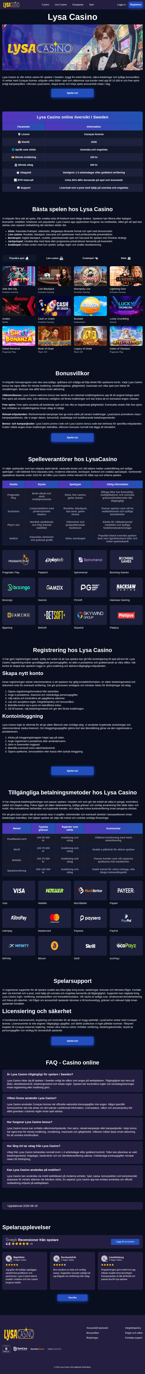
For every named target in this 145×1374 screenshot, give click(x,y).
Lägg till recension (125, 1241)
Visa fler (72, 1297)
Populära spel (16, 258)
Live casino (52, 258)
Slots (123, 258)
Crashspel (88, 258)
